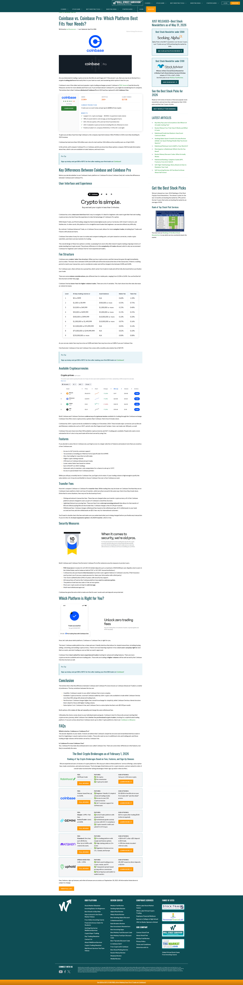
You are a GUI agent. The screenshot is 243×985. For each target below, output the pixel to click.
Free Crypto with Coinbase (119, 947)
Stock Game (76, 9)
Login (141, 9)
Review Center (70, 12)
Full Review (84, 783)
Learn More (68, 108)
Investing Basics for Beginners (95, 908)
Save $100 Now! (169, 82)
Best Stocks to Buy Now (93, 911)
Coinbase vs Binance (128, 720)
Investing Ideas (111, 9)
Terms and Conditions (143, 944)
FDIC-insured (123, 85)
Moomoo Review (116, 956)
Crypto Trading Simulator (93, 945)
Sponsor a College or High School (147, 919)
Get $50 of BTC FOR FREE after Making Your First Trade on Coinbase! (121, 982)
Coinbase (117, 161)
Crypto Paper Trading (92, 933)
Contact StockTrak (142, 932)
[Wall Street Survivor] (127, 3)
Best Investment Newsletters (120, 926)
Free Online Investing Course (94, 920)
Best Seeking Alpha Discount (120, 917)
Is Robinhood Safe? (116, 920)
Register (151, 9)
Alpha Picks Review (116, 911)
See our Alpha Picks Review (169, 51)
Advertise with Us (142, 947)
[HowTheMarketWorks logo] (171, 944)
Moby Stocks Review (117, 914)
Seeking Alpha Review (117, 908)
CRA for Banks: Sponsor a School (147, 922)
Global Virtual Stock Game (171, 952)
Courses (63, 9)
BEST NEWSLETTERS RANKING (165, 109)
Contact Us (88, 939)
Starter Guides (127, 9)
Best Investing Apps (117, 929)
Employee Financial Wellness (146, 916)
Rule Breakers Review (117, 923)
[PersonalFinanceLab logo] (173, 916)
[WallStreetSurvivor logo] (65, 905)
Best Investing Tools (93, 9)
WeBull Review (115, 959)
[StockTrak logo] (173, 907)
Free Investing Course (169, 954)
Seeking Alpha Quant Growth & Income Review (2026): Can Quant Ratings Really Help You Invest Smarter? (171, 141)
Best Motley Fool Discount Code (121, 932)
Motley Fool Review (176, 77)
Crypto (61, 12)
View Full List (66, 888)
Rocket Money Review (117, 953)
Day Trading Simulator (92, 936)
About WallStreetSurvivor (93, 942)
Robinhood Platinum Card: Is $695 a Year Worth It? (171, 146)
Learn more (125, 782)
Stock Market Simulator (92, 905)
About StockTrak (142, 935)
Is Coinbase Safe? (116, 944)
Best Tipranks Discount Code (120, 941)
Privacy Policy (140, 941)
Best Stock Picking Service (119, 950)
